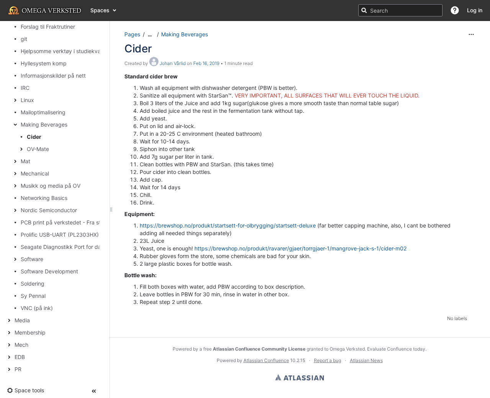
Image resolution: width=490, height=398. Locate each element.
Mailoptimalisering (43, 112)
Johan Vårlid (173, 63)
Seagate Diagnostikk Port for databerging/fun (78, 247)
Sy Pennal (33, 295)
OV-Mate (38, 149)
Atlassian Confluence (266, 360)
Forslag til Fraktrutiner (48, 26)
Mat (25, 161)
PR (18, 369)
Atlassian (299, 377)
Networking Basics (44, 198)
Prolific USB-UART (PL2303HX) (60, 234)
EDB (20, 357)
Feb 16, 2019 (206, 63)
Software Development (49, 271)
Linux (27, 100)
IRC (25, 87)
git (24, 39)
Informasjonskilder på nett (53, 75)
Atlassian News (366, 360)
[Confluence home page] (45, 10)
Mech (21, 344)
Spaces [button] (99, 10)
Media (22, 320)
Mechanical (35, 173)
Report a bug (327, 360)
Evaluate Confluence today (396, 349)
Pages (132, 34)
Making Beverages (44, 124)
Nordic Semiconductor (49, 210)
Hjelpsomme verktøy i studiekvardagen (70, 51)
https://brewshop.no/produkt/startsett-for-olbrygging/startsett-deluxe (228, 225)
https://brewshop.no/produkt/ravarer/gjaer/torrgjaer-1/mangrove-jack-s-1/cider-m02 (300, 248)
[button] (454, 10)
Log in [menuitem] (474, 10)
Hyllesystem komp (44, 63)
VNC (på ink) (37, 308)
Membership (30, 332)
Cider (34, 136)
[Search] (364, 10)
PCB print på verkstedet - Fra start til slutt (73, 222)
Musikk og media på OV (50, 185)
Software (32, 259)
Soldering (32, 283)
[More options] (471, 34)
